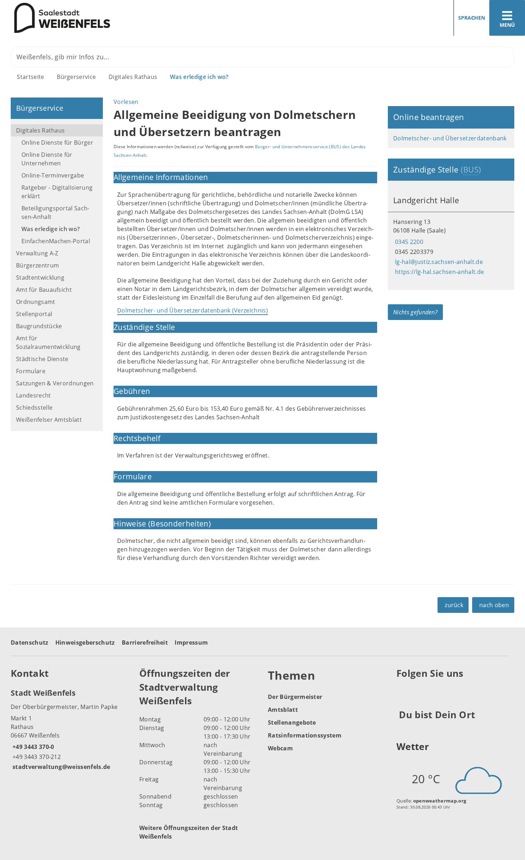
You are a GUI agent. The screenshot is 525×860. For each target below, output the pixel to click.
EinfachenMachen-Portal (55, 241)
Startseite (30, 77)
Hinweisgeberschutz (85, 642)
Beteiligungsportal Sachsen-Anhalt (55, 212)
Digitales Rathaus (133, 77)
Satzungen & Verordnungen (55, 383)
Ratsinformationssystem (304, 735)
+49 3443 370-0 (32, 747)
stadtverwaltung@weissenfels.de (60, 767)
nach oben (494, 605)
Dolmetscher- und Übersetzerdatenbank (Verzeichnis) (192, 310)
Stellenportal (34, 314)
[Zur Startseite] (128, 18)
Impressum (191, 642)
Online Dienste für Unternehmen (46, 159)
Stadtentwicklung (40, 277)
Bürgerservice (76, 77)
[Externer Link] (403, 691)
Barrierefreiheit (145, 642)
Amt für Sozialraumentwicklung (48, 342)
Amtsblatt (283, 710)
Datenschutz (30, 642)
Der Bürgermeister (295, 697)
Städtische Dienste (42, 359)
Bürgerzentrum (37, 265)
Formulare (30, 371)
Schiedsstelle (34, 407)
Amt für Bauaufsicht (44, 290)
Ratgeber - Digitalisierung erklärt (56, 192)
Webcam (280, 748)
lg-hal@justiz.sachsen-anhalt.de (438, 262)
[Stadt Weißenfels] (70, 729)
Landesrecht (33, 395)
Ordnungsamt (35, 302)
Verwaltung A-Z (37, 253)
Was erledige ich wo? (199, 77)
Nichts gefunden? (415, 312)
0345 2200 (408, 242)
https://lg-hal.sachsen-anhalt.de (438, 272)
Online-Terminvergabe (52, 175)
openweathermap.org (439, 801)
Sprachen (471, 17)
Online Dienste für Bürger (57, 142)
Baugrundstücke (39, 326)
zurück (454, 605)
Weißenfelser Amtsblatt (49, 420)
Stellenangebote (292, 722)
